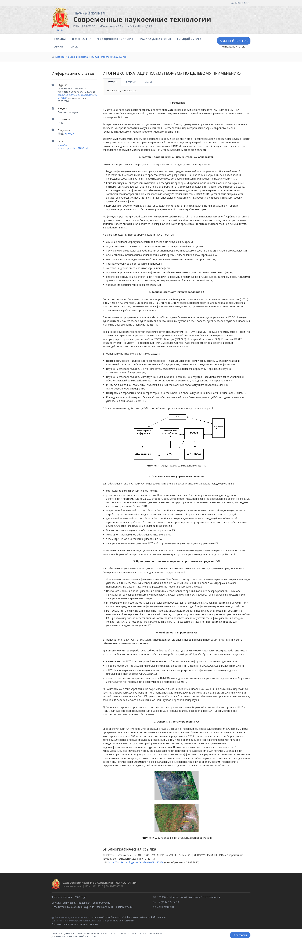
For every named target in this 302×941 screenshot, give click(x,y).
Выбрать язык (242, 2)
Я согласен (240, 935)
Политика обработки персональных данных (75, 924)
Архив (58, 46)
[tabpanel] (176, 90)
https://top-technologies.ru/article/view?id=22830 (136, 862)
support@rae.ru (101, 902)
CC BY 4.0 (69, 134)
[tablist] (176, 82)
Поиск (73, 46)
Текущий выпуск (189, 39)
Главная (60, 39)
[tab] (112, 82)
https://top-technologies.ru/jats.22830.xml (73, 147)
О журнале (80, 39)
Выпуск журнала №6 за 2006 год (108, 56)
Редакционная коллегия (114, 39)
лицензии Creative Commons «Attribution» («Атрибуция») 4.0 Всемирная (128, 917)
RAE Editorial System (124, 920)
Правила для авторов (155, 39)
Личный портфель (235, 40)
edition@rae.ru (124, 907)
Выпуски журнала (78, 56)
